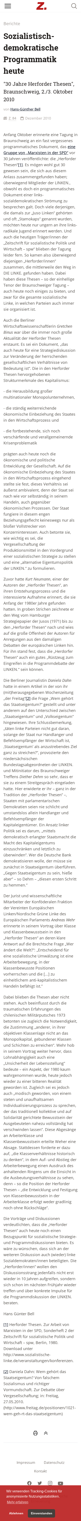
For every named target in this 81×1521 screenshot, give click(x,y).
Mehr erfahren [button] (17, 1502)
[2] (28, 698)
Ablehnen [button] (16, 1513)
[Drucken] (35, 1433)
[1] (20, 164)
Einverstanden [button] (41, 1513)
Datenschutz (54, 1462)
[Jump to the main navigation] (7, 6)
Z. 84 (12, 118)
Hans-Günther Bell (25, 109)
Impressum (26, 1462)
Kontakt (40, 1471)
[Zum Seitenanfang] (45, 1433)
